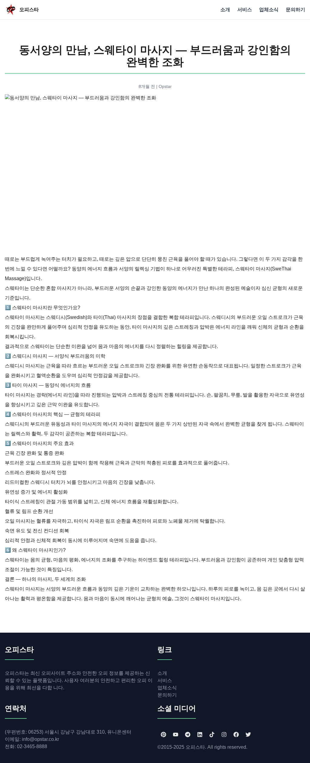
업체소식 (269, 9)
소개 (225, 9)
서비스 (244, 9)
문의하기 (295, 9)
